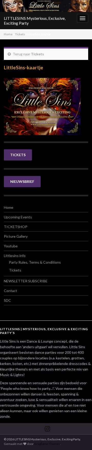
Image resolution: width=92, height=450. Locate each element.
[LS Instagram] (47, 427)
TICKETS (18, 155)
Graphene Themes (47, 444)
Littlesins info (15, 255)
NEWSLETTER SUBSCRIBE (26, 281)
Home (8, 34)
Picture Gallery (16, 236)
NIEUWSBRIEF (22, 181)
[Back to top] (80, 438)
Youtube (11, 246)
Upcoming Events (18, 217)
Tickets (20, 34)
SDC (7, 300)
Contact (10, 290)
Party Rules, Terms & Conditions (35, 262)
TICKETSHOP (15, 226)
